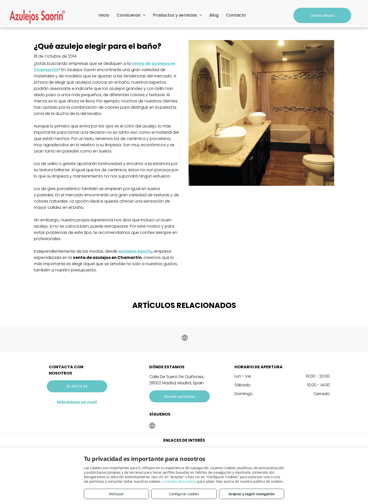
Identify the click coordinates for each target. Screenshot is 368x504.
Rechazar (116, 493)
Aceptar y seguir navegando (251, 493)
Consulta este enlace (179, 481)
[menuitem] (104, 15)
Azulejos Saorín (134, 251)
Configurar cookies (184, 493)
